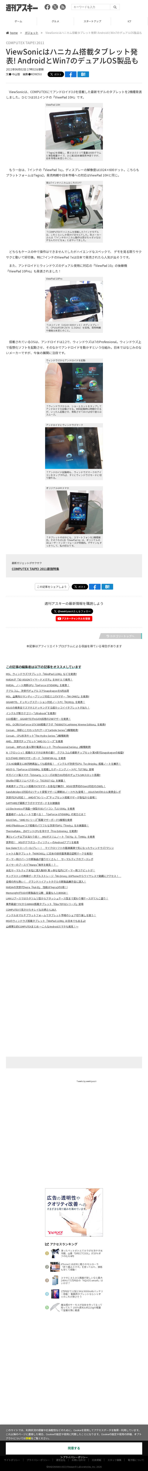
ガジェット (31, 33)
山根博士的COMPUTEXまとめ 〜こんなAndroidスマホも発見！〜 (42, 926)
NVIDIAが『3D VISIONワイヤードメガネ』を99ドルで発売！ (39, 679)
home (14, 33)
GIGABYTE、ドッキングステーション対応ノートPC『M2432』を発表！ (45, 702)
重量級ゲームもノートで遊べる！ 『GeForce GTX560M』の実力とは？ (46, 814)
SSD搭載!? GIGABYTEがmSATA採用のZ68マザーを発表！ (38, 719)
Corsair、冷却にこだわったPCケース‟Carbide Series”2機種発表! (42, 730)
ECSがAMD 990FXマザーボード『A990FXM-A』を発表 (36, 758)
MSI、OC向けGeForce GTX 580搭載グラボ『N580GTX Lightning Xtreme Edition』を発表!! (56, 724)
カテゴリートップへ (122, 636)
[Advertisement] (74, 969)
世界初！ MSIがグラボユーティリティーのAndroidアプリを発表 (42, 842)
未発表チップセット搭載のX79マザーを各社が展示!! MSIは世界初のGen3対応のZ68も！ (56, 786)
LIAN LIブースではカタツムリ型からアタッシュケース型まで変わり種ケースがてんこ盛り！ (57, 898)
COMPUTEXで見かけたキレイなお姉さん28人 (31, 909)
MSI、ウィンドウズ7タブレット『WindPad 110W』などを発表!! (41, 674)
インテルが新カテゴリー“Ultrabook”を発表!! (31, 713)
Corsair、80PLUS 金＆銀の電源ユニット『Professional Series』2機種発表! (48, 747)
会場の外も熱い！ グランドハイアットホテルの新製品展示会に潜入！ (46, 881)
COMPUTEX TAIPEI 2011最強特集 (35, 568)
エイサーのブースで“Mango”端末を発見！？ (32, 864)
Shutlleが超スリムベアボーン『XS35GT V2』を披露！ (36, 780)
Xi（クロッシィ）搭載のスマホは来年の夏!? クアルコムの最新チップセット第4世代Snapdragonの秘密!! (65, 752)
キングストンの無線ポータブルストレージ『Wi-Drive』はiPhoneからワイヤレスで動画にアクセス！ (63, 876)
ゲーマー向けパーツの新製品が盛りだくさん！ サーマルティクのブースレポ (49, 859)
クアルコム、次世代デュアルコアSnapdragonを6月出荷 (37, 690)
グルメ (55, 21)
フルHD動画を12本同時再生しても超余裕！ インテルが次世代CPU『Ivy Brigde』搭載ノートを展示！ (63, 763)
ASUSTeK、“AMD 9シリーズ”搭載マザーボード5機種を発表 (39, 820)
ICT (129, 21)
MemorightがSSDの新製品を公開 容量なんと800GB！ (37, 892)
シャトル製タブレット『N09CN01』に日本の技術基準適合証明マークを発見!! (49, 853)
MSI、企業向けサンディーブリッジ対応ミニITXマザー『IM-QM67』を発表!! (47, 696)
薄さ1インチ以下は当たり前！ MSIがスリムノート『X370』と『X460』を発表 (50, 836)
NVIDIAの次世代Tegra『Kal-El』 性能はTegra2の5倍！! (37, 887)
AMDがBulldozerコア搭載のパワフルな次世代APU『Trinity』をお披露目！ (47, 825)
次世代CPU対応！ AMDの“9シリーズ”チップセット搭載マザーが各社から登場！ (51, 797)
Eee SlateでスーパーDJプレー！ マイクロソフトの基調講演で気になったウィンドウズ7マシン (60, 848)
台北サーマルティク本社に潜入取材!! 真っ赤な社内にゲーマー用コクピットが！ (50, 870)
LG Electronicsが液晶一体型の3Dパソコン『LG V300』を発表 (40, 808)
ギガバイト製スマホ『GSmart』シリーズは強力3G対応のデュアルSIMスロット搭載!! (53, 775)
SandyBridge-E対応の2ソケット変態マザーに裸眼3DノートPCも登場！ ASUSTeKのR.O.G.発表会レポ (63, 791)
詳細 (28, 1438)
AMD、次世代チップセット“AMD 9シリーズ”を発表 (34, 741)
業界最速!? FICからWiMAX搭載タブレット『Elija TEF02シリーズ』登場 (44, 904)
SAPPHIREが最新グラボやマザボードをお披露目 (33, 803)
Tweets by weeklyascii (86, 1081)
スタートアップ (92, 21)
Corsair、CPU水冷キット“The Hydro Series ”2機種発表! (37, 735)
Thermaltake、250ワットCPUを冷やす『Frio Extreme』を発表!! (42, 831)
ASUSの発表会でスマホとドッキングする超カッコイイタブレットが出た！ (48, 707)
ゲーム (18, 21)
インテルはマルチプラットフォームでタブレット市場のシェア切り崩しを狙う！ (51, 915)
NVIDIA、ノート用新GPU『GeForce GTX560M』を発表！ (38, 685)
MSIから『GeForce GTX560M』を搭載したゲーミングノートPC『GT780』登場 (50, 769)
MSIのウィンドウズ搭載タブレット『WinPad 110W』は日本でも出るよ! (46, 921)
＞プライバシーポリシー (74, 1457)
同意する (74, 1448)
